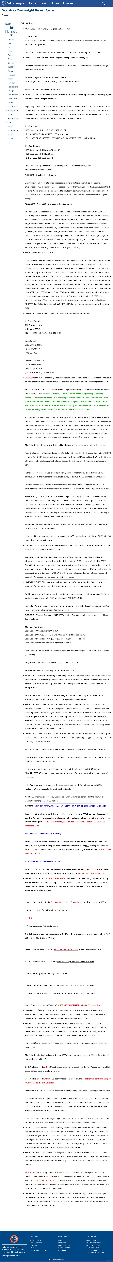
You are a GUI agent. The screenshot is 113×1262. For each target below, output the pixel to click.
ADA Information (57, 1259)
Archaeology (63, 1250)
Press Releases (36, 1242)
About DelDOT (35, 1240)
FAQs (32, 1247)
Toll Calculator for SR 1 (95, 1250)
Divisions (33, 1245)
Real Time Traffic (92, 1247)
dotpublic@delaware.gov (16, 1252)
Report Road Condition (95, 1252)
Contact (69, 3)
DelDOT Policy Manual (11, 71)
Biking (60, 1240)
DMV (32, 1250)
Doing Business (64, 1245)
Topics (57, 3)
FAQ (9, 47)
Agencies (35, 3)
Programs (62, 1242)
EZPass (44, 1250)
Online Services (92, 1240)
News (46, 3)
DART (37, 1250)
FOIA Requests (64, 1247)
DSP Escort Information (13, 126)
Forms (10, 134)
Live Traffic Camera (93, 1242)
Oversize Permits (93, 1245)
